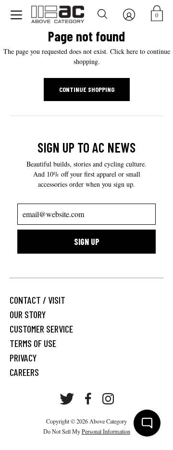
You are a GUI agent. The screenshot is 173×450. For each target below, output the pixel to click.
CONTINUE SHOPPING (86, 89)
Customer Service (41, 329)
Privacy (23, 357)
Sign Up (86, 241)
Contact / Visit (37, 300)
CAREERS (24, 372)
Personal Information (106, 431)
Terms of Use (33, 343)
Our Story (28, 314)
